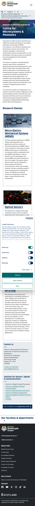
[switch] (30, 252)
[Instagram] (17, 487)
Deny (17, 286)
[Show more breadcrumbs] (18, 12)
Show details (26, 269)
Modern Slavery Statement (8, 461)
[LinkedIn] (26, 487)
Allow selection (17, 280)
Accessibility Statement (7, 455)
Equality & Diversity (6, 458)
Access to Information (7, 464)
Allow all (17, 275)
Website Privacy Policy (7, 449)
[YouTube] (8, 487)
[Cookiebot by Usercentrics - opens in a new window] (25, 218)
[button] (17, 419)
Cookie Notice (5, 452)
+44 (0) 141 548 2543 (11, 367)
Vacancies (4, 470)
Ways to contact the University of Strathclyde (13, 480)
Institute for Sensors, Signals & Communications (14, 16)
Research (10, 11)
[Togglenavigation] (31, 5)
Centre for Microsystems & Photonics (18, 390)
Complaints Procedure (7, 467)
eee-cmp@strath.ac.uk (11, 369)
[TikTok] (21, 487)
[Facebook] (3, 487)
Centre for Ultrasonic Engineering (16, 393)
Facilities (8, 399)
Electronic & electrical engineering (10, 14)
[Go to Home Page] (2, 11)
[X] (13, 487)
